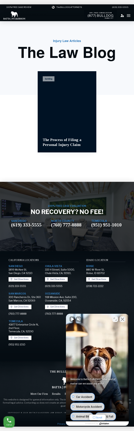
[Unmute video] (72, 319)
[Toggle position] (115, 319)
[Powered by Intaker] (104, 424)
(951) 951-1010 (106, 224)
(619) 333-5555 (26, 224)
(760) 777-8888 (66, 224)
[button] (128, 15)
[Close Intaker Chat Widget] (122, 319)
